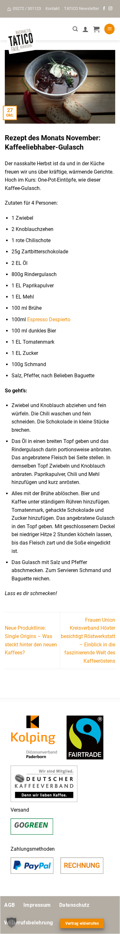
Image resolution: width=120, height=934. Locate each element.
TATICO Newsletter (81, 8)
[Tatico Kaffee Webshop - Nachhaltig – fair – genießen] (21, 40)
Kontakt (52, 8)
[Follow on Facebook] (104, 8)
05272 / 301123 (27, 8)
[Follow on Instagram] (110, 8)
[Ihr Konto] (85, 29)
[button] (75, 29)
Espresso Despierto (49, 319)
